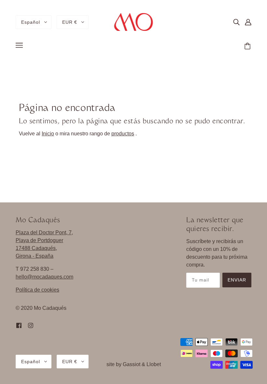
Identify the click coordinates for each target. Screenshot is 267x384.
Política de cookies (37, 290)
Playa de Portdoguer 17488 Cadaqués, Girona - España (39, 248)
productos (122, 133)
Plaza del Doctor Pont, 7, (44, 232)
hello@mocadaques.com (44, 277)
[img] (236, 22)
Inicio (48, 133)
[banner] (133, 21)
